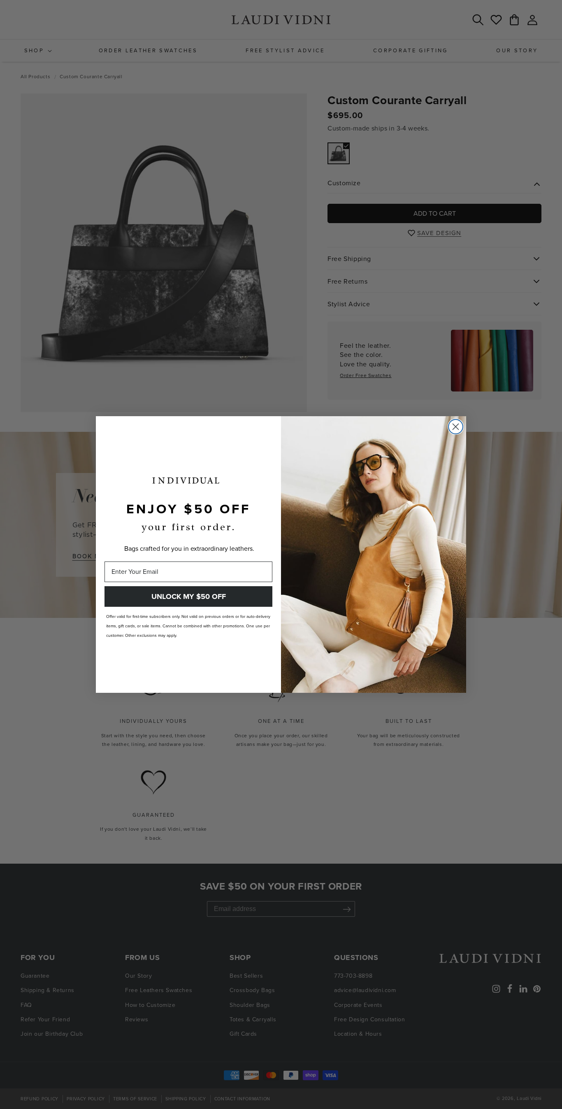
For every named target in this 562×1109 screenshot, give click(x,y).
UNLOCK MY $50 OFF (188, 596)
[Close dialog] (455, 426)
